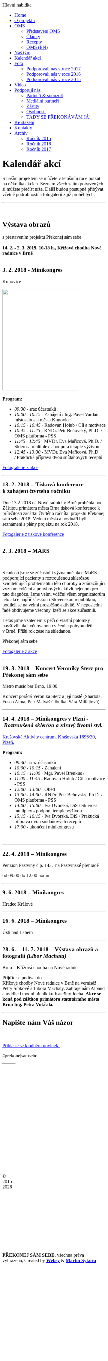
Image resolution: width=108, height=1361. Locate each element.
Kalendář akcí (27, 57)
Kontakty (23, 127)
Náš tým (22, 52)
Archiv (21, 133)
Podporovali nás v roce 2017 (53, 68)
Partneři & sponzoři (44, 95)
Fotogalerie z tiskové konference (33, 534)
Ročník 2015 (38, 138)
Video (20, 84)
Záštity (32, 106)
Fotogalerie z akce (19, 651)
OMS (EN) (37, 47)
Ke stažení (24, 122)
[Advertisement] (54, 1306)
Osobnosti (36, 111)
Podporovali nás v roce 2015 (53, 79)
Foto (18, 63)
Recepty (34, 41)
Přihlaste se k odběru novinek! (31, 1045)
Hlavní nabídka (17, 4)
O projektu (24, 20)
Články (33, 36)
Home (20, 15)
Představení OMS (43, 31)
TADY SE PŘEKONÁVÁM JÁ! (58, 117)
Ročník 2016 (38, 143)
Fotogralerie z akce (20, 467)
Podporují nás (27, 90)
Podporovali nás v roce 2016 (53, 74)
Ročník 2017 (38, 149)
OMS (19, 25)
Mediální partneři (42, 100)
